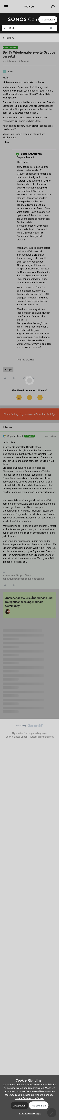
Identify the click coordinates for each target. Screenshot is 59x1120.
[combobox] (29, 28)
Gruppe (8, 369)
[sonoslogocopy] (29, 6)
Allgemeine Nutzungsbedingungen (29, 733)
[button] (4, 20)
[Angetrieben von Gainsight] (29, 726)
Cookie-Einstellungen (17, 736)
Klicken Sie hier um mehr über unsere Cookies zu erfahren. (34, 1096)
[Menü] (5, 6)
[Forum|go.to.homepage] (20, 19)
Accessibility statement (42, 736)
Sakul (10, 71)
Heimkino (10, 37)
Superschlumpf (15, 436)
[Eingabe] (5, 28)
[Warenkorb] (53, 6)
